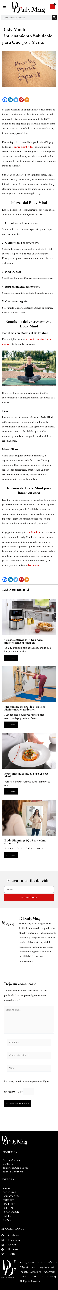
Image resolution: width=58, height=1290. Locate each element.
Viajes (7, 1219)
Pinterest (13, 1249)
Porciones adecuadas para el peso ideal (26, 775)
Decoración (11, 1212)
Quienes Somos (11, 1160)
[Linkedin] (10, 99)
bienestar (33, 565)
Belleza (8, 1208)
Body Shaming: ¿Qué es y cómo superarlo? (25, 842)
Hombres (9, 1204)
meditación (33, 532)
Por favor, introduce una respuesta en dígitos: (27, 1081)
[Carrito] (52, 6)
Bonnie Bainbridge (23, 146)
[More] (26, 99)
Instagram (14, 1240)
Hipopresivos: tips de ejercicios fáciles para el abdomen (24, 708)
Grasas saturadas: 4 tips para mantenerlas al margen (23, 641)
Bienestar (9, 1192)
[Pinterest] (21, 99)
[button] (4, 6)
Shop (6, 1188)
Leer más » (11, 657)
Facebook (13, 1235)
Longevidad (11, 1196)
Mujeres (8, 1200)
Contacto (8, 1164)
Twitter (12, 1254)
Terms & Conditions (13, 1171)
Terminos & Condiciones (15, 1168)
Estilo (7, 1216)
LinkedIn (13, 1244)
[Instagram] (2, 1240)
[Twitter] (15, 99)
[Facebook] (4, 99)
